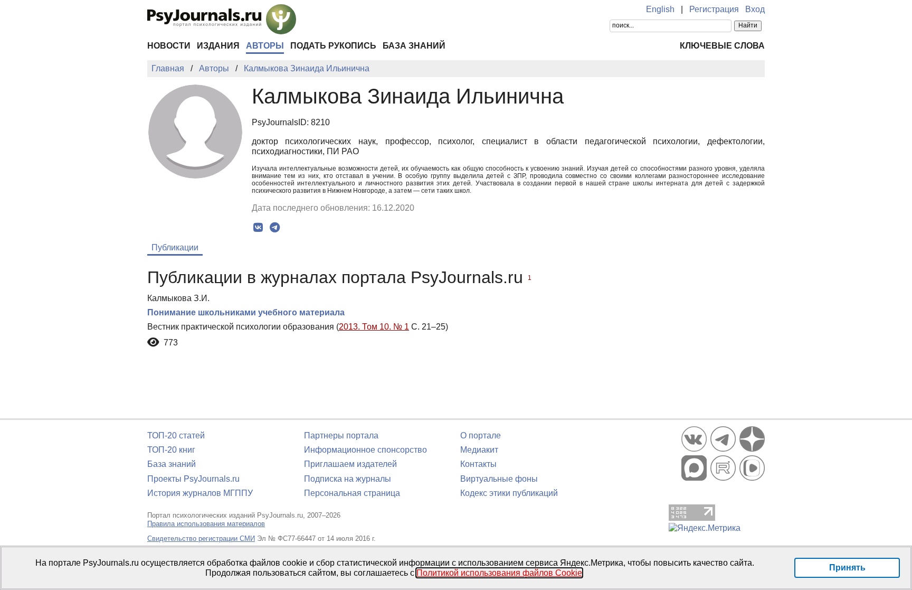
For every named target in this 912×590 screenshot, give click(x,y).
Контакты (478, 464)
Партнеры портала (341, 435)
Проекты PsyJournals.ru (193, 478)
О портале (480, 435)
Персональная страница (352, 493)
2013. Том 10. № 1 (374, 326)
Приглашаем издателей (350, 464)
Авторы (265, 45)
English (660, 9)
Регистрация (714, 9)
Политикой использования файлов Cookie (499, 572)
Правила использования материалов (206, 524)
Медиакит (479, 449)
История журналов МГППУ (200, 493)
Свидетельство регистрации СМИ (201, 538)
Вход (755, 9)
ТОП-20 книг (171, 449)
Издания (218, 45)
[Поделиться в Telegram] (274, 227)
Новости (169, 45)
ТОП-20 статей (176, 435)
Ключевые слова (722, 45)
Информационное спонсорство (365, 449)
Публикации (174, 247)
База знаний (414, 45)
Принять (847, 567)
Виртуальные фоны (499, 478)
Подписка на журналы (347, 478)
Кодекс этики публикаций (509, 493)
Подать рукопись (333, 45)
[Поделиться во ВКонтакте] (258, 227)
